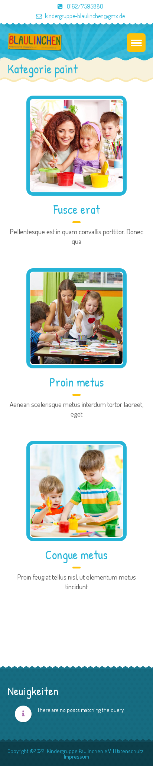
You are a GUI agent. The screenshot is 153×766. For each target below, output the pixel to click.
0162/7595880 (84, 6)
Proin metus (76, 382)
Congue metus (76, 555)
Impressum (76, 756)
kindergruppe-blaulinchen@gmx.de (85, 16)
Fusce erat (76, 209)
